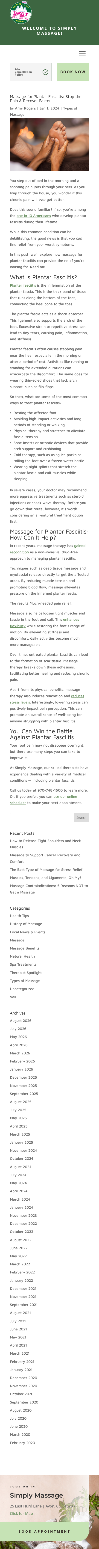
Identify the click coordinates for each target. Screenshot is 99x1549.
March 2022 (20, 1264)
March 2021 (19, 1353)
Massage (17, 940)
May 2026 (18, 1037)
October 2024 (21, 1158)
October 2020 (21, 1394)
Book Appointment (44, 1531)
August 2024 (21, 1167)
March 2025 (20, 1134)
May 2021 (18, 1337)
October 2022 (21, 1231)
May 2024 (18, 1183)
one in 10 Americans (34, 216)
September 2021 (24, 1305)
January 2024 (21, 1207)
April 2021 (18, 1345)
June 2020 (19, 1426)
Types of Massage (25, 981)
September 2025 (24, 1094)
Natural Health (22, 956)
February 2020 (22, 1443)
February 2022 (22, 1272)
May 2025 (18, 1118)
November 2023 (23, 1215)
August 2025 (20, 1102)
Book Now (72, 71)
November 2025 (23, 1085)
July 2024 (18, 1175)
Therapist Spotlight (26, 972)
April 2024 (19, 1191)
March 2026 (20, 1053)
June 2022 (18, 1248)
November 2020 (23, 1386)
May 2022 (18, 1256)
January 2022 (21, 1280)
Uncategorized (22, 989)
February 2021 (22, 1361)
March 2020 (20, 1434)
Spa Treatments (23, 964)
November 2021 (23, 1296)
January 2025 (21, 1142)
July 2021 (18, 1321)
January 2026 (21, 1069)
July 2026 (18, 1029)
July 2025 (18, 1110)
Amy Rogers (25, 108)
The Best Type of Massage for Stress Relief (46, 869)
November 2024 (23, 1150)
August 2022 (20, 1240)
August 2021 (20, 1313)
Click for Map (21, 1513)
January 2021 (21, 1370)
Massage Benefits (24, 948)
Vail (13, 997)
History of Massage (26, 924)
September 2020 (24, 1402)
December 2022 (23, 1223)
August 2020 (21, 1410)
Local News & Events (27, 932)
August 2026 (21, 1020)
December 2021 (23, 1288)
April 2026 (19, 1045)
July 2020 (18, 1418)
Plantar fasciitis (23, 285)
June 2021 (18, 1329)
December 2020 (23, 1378)
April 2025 (18, 1126)
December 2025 (23, 1077)
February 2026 (22, 1061)
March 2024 (20, 1199)
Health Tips (19, 916)
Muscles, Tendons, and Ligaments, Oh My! (45, 877)
